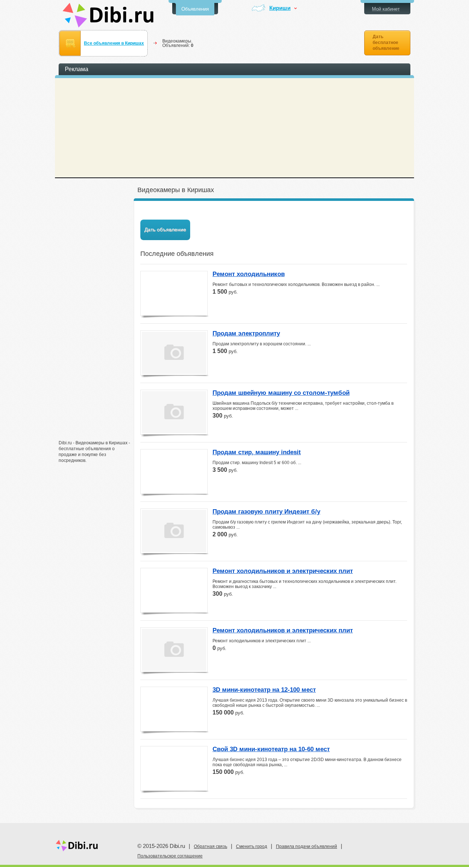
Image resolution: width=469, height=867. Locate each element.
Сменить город (251, 846)
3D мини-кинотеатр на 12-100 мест (264, 690)
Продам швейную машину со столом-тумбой (281, 393)
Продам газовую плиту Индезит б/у (266, 511)
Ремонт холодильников (249, 274)
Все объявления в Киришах (114, 43)
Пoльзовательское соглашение (170, 856)
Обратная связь (210, 846)
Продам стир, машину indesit (257, 452)
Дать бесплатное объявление (386, 42)
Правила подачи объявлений (306, 846)
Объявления (195, 9)
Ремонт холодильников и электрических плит (283, 571)
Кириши (280, 8)
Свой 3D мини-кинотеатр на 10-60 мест (271, 749)
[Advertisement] (95, 321)
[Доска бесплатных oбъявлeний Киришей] (108, 15)
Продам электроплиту (246, 333)
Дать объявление (165, 229)
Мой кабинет (386, 9)
